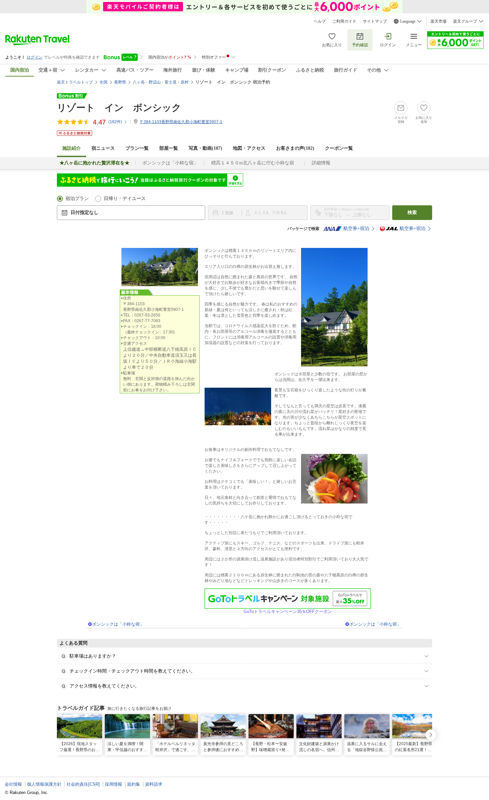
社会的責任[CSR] (83, 784)
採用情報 (113, 784)
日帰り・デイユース (125, 198)
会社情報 (13, 784)
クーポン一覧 (339, 148)
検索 (412, 212)
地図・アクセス (249, 148)
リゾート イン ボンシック (119, 107)
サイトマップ (375, 21)
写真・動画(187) (205, 148)
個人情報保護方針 (44, 784)
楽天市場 (438, 21)
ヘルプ (320, 21)
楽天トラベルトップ (75, 82)
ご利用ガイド (344, 21)
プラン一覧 (137, 148)
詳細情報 (321, 162)
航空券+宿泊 (356, 228)
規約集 (133, 784)
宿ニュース (103, 148)
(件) (115, 122)
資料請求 (153, 784)
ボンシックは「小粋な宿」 (170, 162)
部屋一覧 (168, 148)
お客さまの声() (295, 148)
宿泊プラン (77, 198)
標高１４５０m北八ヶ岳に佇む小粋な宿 (255, 162)
